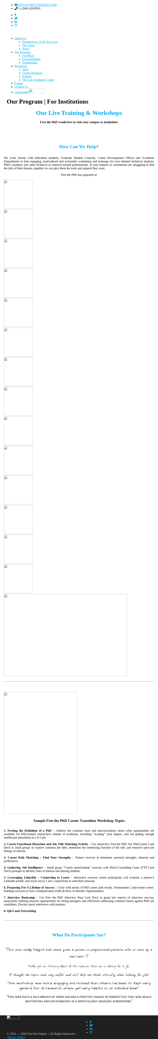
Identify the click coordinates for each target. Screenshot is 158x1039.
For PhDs (28, 55)
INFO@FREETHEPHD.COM (37, 5)
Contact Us (21, 86)
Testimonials (29, 62)
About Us (20, 38)
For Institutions (31, 59)
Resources (20, 66)
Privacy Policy (16, 1037)
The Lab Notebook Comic (38, 79)
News (25, 48)
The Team (28, 45)
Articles (27, 76)
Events (18, 83)
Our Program (22, 52)
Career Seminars (32, 73)
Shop (25, 69)
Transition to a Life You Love (40, 41)
